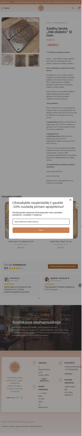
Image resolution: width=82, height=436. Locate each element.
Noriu (41, 230)
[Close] (70, 199)
